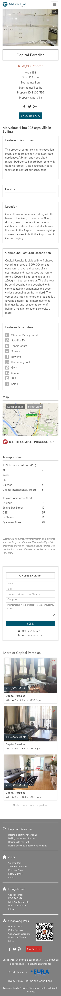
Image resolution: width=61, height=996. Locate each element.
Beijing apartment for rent (22, 834)
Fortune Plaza (15, 870)
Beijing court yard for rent (22, 838)
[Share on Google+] (35, 106)
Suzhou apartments (39, 963)
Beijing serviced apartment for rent (27, 845)
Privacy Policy (15, 980)
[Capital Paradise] (30, 675)
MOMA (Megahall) (18, 902)
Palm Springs (15, 930)
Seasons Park (15, 894)
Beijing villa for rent (18, 841)
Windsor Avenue (17, 866)
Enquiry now (30, 115)
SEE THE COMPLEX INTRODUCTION (32, 442)
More (11, 877)
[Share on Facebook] (24, 106)
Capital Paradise (15, 695)
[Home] (14, 4)
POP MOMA (15, 898)
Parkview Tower (17, 937)
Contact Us (33, 949)
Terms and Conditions (39, 980)
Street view (35, 406)
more (8, 312)
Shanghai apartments (28, 959)
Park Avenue (15, 926)
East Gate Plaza (17, 905)
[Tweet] (30, 106)
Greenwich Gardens (19, 933)
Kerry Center (15, 873)
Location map (15, 406)
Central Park (15, 862)
